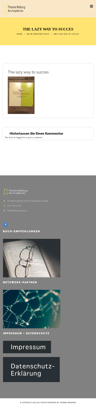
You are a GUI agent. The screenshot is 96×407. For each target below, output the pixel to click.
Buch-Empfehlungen (38, 34)
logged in (20, 137)
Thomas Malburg (68, 402)
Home (20, 34)
